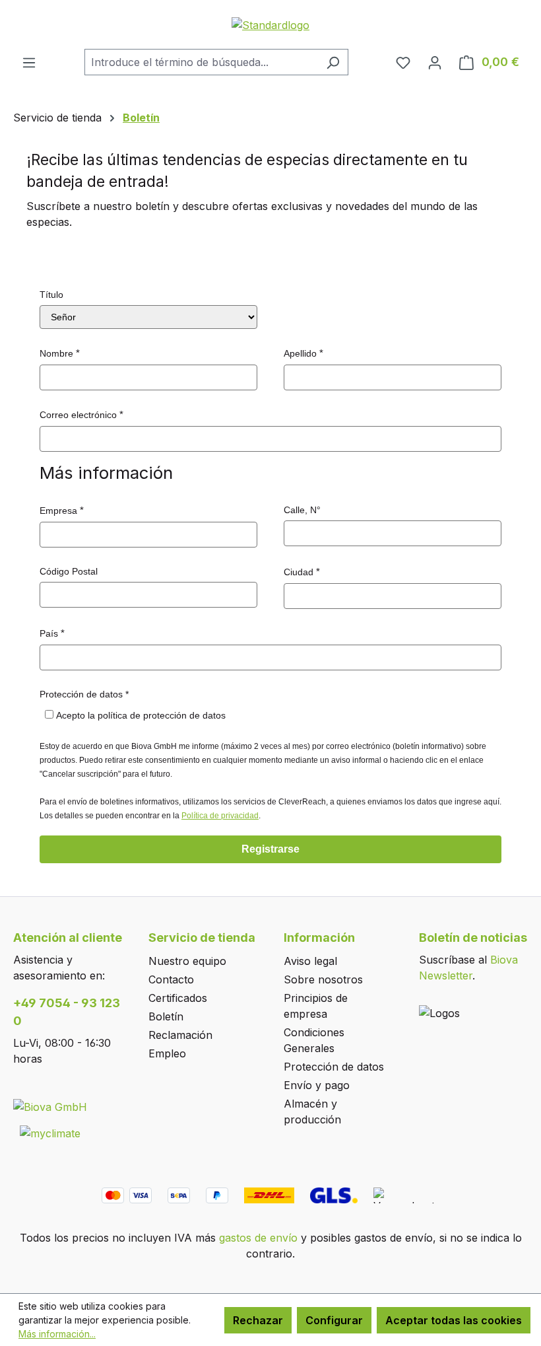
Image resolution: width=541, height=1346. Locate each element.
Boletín (165, 1016)
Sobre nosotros (323, 979)
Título (51, 294)
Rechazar (258, 1320)
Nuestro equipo (187, 961)
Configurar (334, 1320)
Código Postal (69, 571)
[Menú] (29, 62)
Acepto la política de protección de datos (141, 715)
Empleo (167, 1053)
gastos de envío (258, 1237)
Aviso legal (310, 961)
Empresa (58, 510)
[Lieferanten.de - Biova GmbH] (50, 1106)
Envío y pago (317, 1085)
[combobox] (201, 62)
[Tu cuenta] (435, 62)
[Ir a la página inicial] (270, 24)
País (49, 633)
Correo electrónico (78, 414)
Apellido (300, 353)
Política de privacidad (220, 815)
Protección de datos (334, 1066)
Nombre (56, 353)
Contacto (171, 979)
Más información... (57, 1333)
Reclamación (180, 1035)
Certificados (177, 998)
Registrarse (270, 849)
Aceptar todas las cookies (453, 1320)
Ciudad (298, 572)
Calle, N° (302, 510)
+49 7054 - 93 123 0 (66, 1012)
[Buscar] (332, 62)
